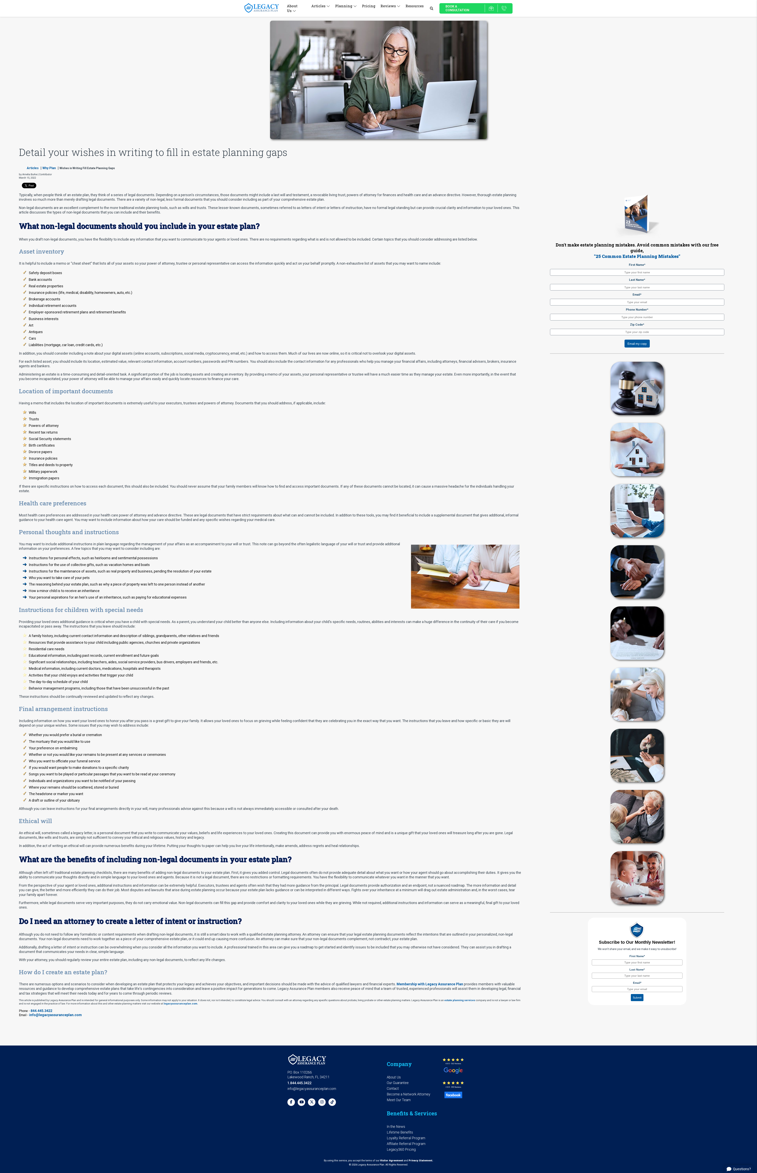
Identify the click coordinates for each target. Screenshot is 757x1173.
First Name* (637, 265)
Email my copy (637, 343)
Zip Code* (637, 324)
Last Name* (637, 280)
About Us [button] (292, 8)
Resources (415, 6)
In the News (396, 1126)
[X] (311, 1102)
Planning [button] (343, 6)
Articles (33, 168)
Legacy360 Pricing (401, 1149)
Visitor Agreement (391, 1160)
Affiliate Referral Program (406, 1144)
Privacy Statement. (421, 1160)
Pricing (368, 6)
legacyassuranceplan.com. (181, 1003)
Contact (393, 1088)
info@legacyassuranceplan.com (55, 1015)
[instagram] (322, 1102)
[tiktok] (332, 1102)
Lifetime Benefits (400, 1132)
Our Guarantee (398, 1083)
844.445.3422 (41, 1011)
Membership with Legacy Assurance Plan (430, 984)
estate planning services (459, 1000)
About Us (394, 1077)
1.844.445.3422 (299, 1083)
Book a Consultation (457, 8)
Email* (637, 294)
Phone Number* (637, 309)
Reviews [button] (388, 6)
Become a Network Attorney (408, 1094)
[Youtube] (301, 1102)
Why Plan (49, 168)
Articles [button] (318, 6)
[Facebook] (291, 1102)
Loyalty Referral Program (406, 1138)
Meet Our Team (399, 1100)
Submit (637, 997)
